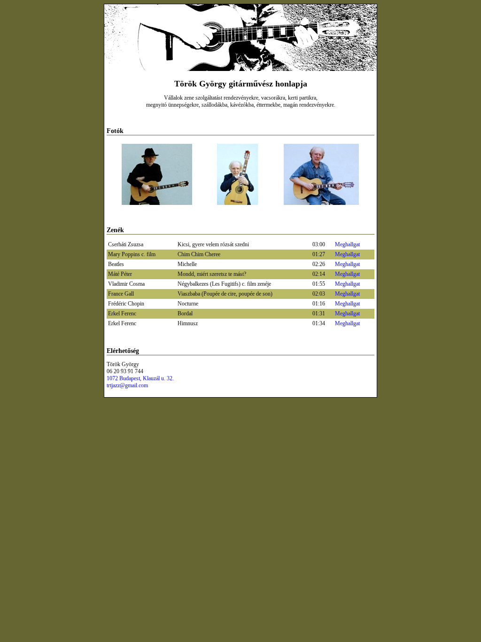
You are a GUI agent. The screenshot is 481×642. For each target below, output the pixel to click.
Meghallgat (347, 244)
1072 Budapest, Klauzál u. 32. (140, 378)
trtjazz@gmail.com (127, 385)
